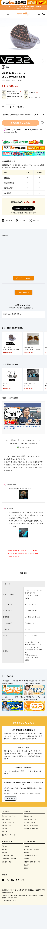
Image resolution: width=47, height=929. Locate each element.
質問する (20, 293)
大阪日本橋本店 (9, 183)
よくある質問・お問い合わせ (33, 849)
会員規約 (26, 852)
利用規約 (26, 859)
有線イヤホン (21, 73)
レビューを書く (25, 279)
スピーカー (5, 832)
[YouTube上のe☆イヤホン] (3, 879)
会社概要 (4, 846)
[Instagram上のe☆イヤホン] (22, 879)
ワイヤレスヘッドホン (8, 822)
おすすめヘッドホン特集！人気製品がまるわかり (12, 698)
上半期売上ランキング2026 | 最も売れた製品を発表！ (34, 698)
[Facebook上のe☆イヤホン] (17, 879)
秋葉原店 (7, 178)
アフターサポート (29, 822)
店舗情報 (4, 852)
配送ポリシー (28, 868)
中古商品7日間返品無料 (31, 829)
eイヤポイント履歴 (7, 856)
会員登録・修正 (6, 862)
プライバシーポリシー (31, 856)
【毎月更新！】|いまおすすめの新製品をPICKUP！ (12, 682)
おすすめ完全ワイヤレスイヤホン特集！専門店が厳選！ (34, 682)
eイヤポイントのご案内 (9, 859)
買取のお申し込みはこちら (23, 208)
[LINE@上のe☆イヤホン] (12, 879)
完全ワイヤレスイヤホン (9, 816)
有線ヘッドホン (6, 825)
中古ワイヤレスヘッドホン (10, 835)
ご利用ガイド (10, 798)
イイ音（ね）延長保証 (31, 825)
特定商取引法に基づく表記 (32, 862)
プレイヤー (5, 829)
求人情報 (4, 849)
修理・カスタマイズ (30, 819)
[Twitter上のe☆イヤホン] (8, 879)
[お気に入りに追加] (42, 123)
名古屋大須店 (8, 188)
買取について (28, 816)
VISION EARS (8, 72)
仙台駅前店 (7, 193)
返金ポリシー (28, 865)
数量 (3, 107)
